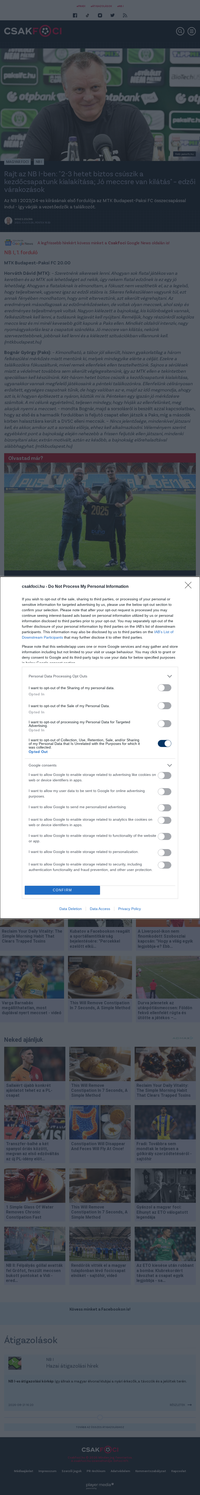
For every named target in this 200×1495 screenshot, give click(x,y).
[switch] (164, 687)
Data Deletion (70, 909)
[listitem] (100, 676)
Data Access (100, 909)
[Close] (190, 587)
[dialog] (100, 748)
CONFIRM (62, 890)
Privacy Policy (129, 909)
